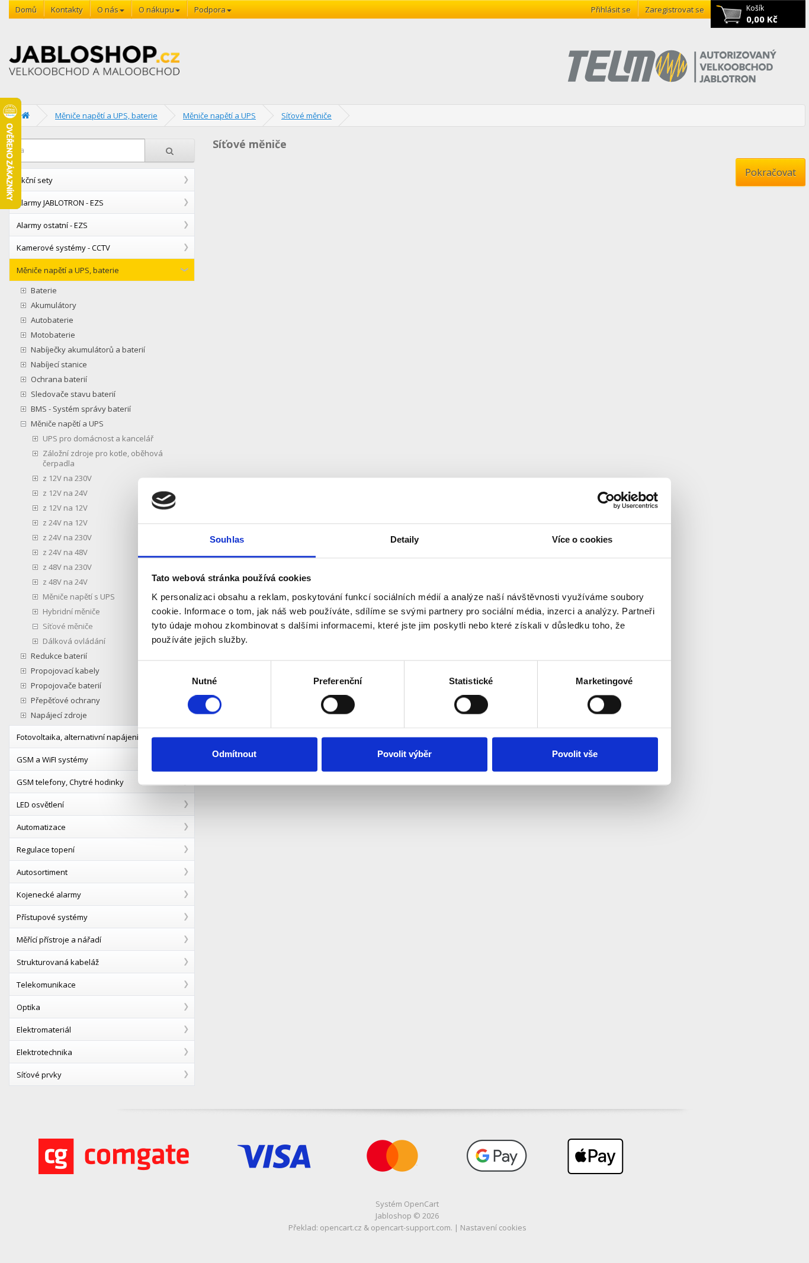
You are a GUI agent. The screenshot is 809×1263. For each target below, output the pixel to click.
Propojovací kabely (65, 671)
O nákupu (156, 9)
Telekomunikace (46, 984)
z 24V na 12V (65, 523)
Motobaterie (53, 335)
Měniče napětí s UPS (79, 597)
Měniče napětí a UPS (219, 115)
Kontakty (67, 9)
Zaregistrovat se (674, 9)
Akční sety (35, 180)
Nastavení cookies (493, 1227)
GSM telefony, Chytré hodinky (70, 782)
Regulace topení (46, 849)
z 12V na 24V (65, 493)
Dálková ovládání (74, 641)
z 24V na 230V (67, 538)
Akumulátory (53, 305)
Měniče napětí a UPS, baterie (106, 115)
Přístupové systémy (52, 917)
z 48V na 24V (65, 582)
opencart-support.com (411, 1227)
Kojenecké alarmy (49, 894)
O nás (107, 9)
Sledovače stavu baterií (73, 394)
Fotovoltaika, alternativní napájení (78, 737)
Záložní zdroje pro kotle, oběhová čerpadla (103, 458)
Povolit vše (575, 754)
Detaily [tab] (404, 539)
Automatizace (41, 827)
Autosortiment (42, 872)
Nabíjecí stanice (59, 365)
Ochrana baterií (59, 379)
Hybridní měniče (71, 612)
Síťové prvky (39, 1074)
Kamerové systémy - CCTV (63, 247)
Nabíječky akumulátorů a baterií (88, 350)
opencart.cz (341, 1227)
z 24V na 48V (65, 552)
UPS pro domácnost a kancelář (98, 439)
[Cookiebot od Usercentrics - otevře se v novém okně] (606, 500)
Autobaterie (52, 320)
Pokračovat (770, 172)
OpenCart (421, 1203)
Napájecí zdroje (59, 715)
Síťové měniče (306, 115)
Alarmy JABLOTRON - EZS (60, 202)
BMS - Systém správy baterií (81, 409)
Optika (28, 1007)
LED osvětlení (40, 804)
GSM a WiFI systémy (52, 759)
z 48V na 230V (67, 567)
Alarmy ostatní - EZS (52, 225)
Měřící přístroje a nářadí (59, 939)
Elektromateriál (44, 1029)
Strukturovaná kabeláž (58, 962)
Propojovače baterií (66, 686)
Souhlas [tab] (227, 539)
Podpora (210, 9)
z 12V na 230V (67, 478)
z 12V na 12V (65, 508)
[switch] (338, 704)
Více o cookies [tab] (582, 539)
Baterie (44, 291)
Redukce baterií (59, 656)
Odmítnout (234, 754)
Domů (26, 9)
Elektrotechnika (44, 1052)
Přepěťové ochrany (65, 700)
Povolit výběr (404, 754)
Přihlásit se (611, 9)
